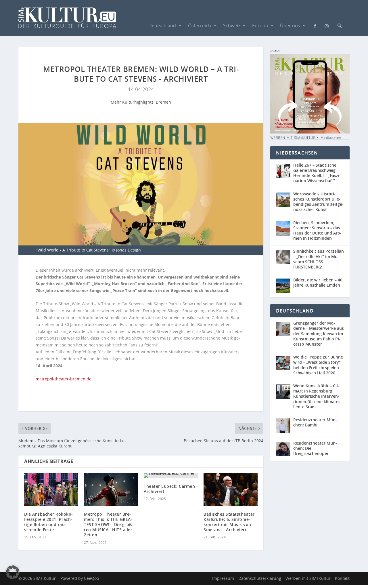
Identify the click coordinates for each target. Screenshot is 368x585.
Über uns (290, 25)
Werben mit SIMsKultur (308, 578)
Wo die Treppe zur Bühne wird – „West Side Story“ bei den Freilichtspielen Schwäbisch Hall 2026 (318, 365)
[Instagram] (326, 25)
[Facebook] (315, 25)
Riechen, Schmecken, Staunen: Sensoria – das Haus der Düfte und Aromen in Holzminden (317, 230)
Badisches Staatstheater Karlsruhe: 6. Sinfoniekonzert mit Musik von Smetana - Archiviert (229, 522)
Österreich (199, 25)
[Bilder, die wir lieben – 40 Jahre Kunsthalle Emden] (284, 286)
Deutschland (162, 25)
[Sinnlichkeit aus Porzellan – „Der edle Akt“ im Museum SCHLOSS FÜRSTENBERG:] (284, 260)
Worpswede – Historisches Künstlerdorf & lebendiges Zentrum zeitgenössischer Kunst (318, 201)
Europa (260, 25)
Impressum (223, 578)
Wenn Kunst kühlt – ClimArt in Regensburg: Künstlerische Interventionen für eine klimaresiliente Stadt (318, 396)
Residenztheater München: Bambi (315, 422)
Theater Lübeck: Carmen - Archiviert (171, 488)
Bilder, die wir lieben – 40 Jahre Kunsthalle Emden (317, 282)
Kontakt (342, 578)
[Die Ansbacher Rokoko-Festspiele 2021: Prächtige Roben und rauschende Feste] (51, 489)
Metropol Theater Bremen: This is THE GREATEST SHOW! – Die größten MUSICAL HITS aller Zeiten (108, 524)
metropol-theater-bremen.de (63, 379)
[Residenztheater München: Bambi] (284, 425)
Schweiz (231, 25)
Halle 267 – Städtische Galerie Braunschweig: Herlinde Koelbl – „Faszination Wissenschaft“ (317, 173)
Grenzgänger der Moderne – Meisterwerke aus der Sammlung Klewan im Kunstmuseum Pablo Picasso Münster (318, 333)
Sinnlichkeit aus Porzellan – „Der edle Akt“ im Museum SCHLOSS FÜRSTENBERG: (318, 259)
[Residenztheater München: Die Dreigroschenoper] (284, 449)
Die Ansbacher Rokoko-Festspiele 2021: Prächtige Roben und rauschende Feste (48, 522)
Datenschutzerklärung (259, 578)
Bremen (163, 102)
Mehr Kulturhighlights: (133, 102)
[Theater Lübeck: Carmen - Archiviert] (171, 475)
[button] (339, 25)
